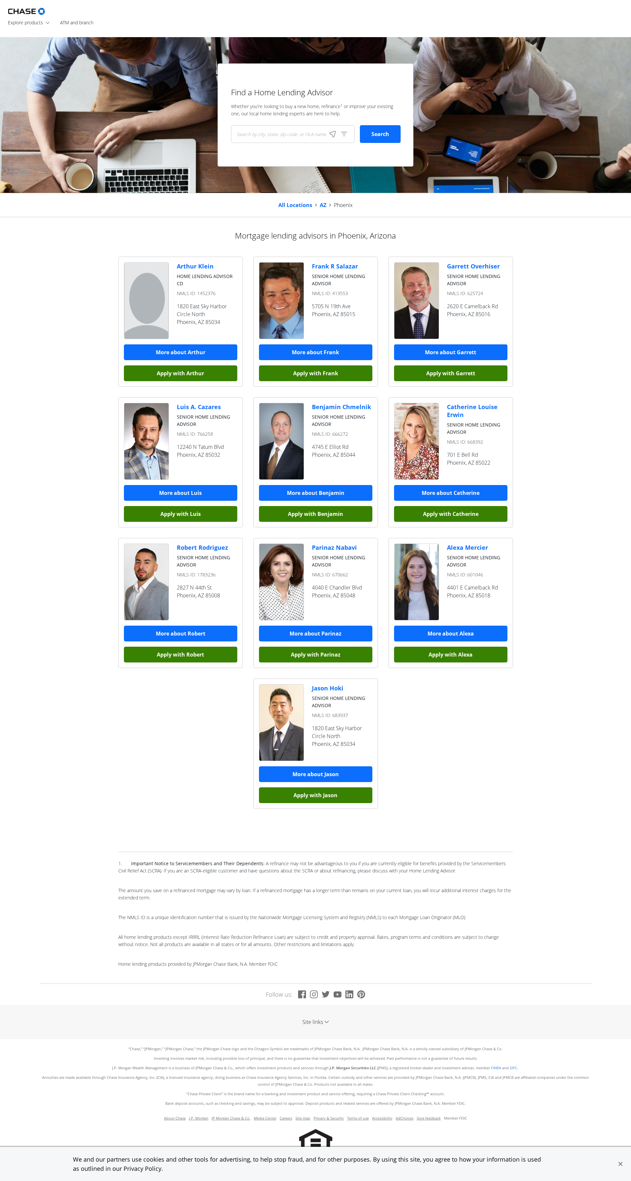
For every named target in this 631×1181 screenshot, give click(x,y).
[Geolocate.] (332, 134)
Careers (286, 1118)
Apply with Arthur (180, 373)
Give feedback (429, 1118)
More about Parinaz (315, 633)
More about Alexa (451, 633)
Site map (302, 1118)
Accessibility (382, 1118)
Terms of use (358, 1118)
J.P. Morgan (198, 1118)
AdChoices (404, 1118)
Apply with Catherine (451, 514)
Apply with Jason (315, 795)
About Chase (175, 1118)
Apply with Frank (315, 373)
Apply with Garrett (450, 373)
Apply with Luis (180, 514)
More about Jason (315, 774)
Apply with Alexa (451, 654)
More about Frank (315, 352)
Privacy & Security (329, 1118)
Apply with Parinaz (315, 654)
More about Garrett (450, 352)
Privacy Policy (142, 1168)
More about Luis (180, 493)
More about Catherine (450, 493)
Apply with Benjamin (315, 514)
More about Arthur (180, 352)
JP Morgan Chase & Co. (231, 1118)
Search (380, 134)
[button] (620, 1164)
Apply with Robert (180, 654)
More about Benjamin (315, 493)
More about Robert (180, 633)
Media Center (265, 1118)
